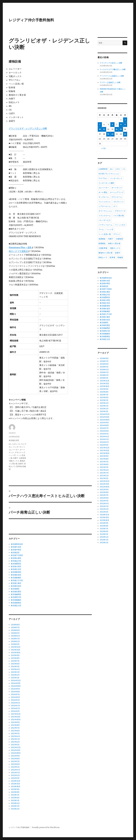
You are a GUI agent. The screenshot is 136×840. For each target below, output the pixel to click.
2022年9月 (15, 756)
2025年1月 (15, 678)
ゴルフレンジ (118, 201)
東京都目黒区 (16, 591)
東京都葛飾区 (16, 600)
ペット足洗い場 (105, 234)
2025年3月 (15, 672)
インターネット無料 (106, 183)
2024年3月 (15, 705)
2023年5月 (15, 733)
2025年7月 (15, 661)
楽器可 (20, 464)
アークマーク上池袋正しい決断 (112, 76)
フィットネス (120, 225)
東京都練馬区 (16, 594)
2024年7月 (15, 694)
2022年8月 (15, 758)
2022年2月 (15, 775)
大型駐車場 (103, 248)
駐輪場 (120, 257)
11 (104, 129)
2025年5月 (15, 666)
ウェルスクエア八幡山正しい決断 (113, 69)
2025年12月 (15, 647)
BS (10, 444)
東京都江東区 (16, 583)
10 (100, 129)
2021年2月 (15, 809)
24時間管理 (103, 169)
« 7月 (103, 148)
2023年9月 (15, 722)
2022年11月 (15, 750)
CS (19, 444)
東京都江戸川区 (17, 580)
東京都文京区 (14, 440)
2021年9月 (15, 789)
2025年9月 (15, 655)
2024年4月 (15, 703)
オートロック (117, 188)
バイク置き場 (118, 215)
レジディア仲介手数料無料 (31, 20)
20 (112, 134)
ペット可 (12, 455)
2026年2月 (15, 641)
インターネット (19, 447)
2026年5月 (15, 633)
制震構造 (102, 243)
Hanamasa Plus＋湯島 (20, 247)
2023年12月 (16, 714)
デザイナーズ (20, 452)
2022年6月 (15, 764)
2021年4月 (15, 803)
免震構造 (102, 239)
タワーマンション (105, 211)
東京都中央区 (16, 547)
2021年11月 (15, 784)
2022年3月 (15, 772)
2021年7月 (15, 795)
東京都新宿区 (16, 572)
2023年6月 (15, 731)
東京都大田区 (16, 566)
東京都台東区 (16, 558)
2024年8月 (15, 692)
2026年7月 (15, 627)
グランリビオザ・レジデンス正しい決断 (28, 128)
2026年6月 (15, 630)
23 (125, 134)
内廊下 (15, 458)
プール (101, 229)
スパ (115, 206)
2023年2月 (15, 742)
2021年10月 (15, 786)
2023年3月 (15, 739)
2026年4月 (15, 636)
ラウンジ (116, 234)
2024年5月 (15, 700)
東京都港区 (15, 589)
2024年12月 (16, 680)
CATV (14, 444)
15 (121, 129)
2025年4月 (15, 669)
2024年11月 (15, 683)
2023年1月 (15, 745)
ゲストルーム (117, 197)
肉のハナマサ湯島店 (18, 251)
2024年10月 (16, 686)
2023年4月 (15, 736)
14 (117, 129)
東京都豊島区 (16, 603)
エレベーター (14, 450)
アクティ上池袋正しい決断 (110, 82)
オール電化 (103, 192)
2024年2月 (15, 708)
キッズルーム (104, 197)
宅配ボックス (14, 461)
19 (108, 134)
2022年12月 (16, 747)
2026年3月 (15, 639)
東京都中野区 (16, 550)
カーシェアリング (117, 192)
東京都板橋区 (16, 578)
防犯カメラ (103, 257)
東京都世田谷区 (17, 544)
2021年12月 (15, 781)
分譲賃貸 (22, 458)
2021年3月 (15, 806)
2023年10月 (16, 719)
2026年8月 (15, 625)
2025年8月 (15, 658)
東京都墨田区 (16, 564)
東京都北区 (15, 552)
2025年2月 (15, 675)
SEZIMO (12, 433)
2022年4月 (15, 770)
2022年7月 (15, 761)
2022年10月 (16, 753)
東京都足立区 (16, 605)
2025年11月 (15, 650)
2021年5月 (15, 800)
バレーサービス (105, 220)
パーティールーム (105, 225)
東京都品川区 (16, 561)
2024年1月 (15, 711)
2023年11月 (15, 717)
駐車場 (19, 466)
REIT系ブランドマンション (109, 174)
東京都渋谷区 (16, 586)
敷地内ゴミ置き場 (105, 253)
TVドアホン (103, 178)
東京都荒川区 (16, 597)
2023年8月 (15, 725)
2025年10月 (15, 652)
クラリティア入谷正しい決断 (111, 63)
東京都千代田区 (17, 555)
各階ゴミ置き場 (114, 243)
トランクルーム (105, 215)
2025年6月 (15, 664)
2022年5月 (15, 767)
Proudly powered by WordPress (46, 827)
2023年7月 (15, 728)
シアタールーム (105, 206)
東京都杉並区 (16, 575)
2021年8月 (15, 792)
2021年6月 (15, 798)
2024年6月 (15, 697)
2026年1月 (15, 644)
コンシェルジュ (105, 201)
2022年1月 (15, 778)
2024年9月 (15, 689)
